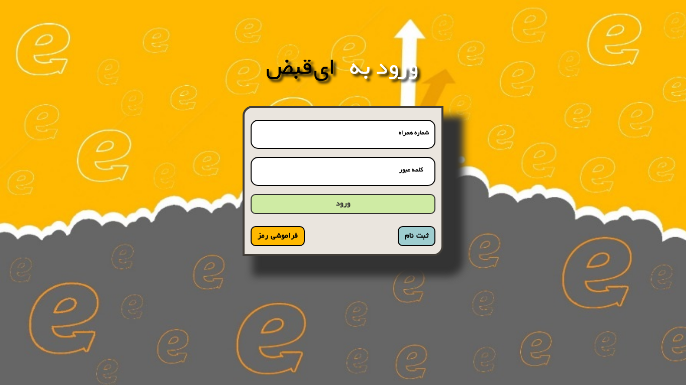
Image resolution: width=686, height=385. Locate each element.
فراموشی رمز (278, 236)
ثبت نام (416, 236)
